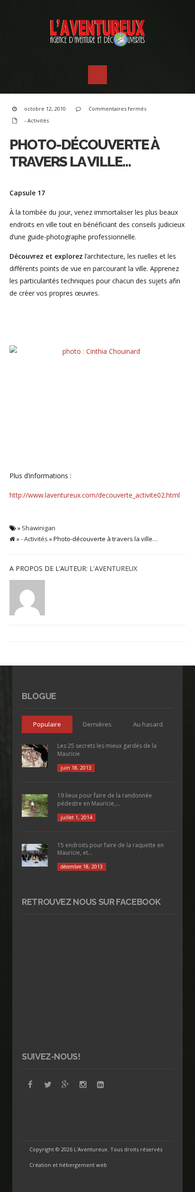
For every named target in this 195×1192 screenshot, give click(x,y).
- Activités (36, 120)
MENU (97, 74)
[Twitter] (47, 1084)
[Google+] (65, 1084)
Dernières (97, 724)
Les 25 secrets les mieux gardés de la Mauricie (107, 750)
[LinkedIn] (100, 1084)
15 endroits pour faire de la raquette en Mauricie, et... (110, 849)
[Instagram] (82, 1084)
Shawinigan (38, 528)
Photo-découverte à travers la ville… (84, 153)
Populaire (47, 724)
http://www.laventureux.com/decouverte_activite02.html (94, 495)
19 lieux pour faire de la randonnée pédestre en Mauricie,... (104, 799)
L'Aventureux (113, 568)
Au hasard (148, 724)
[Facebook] (30, 1084)
